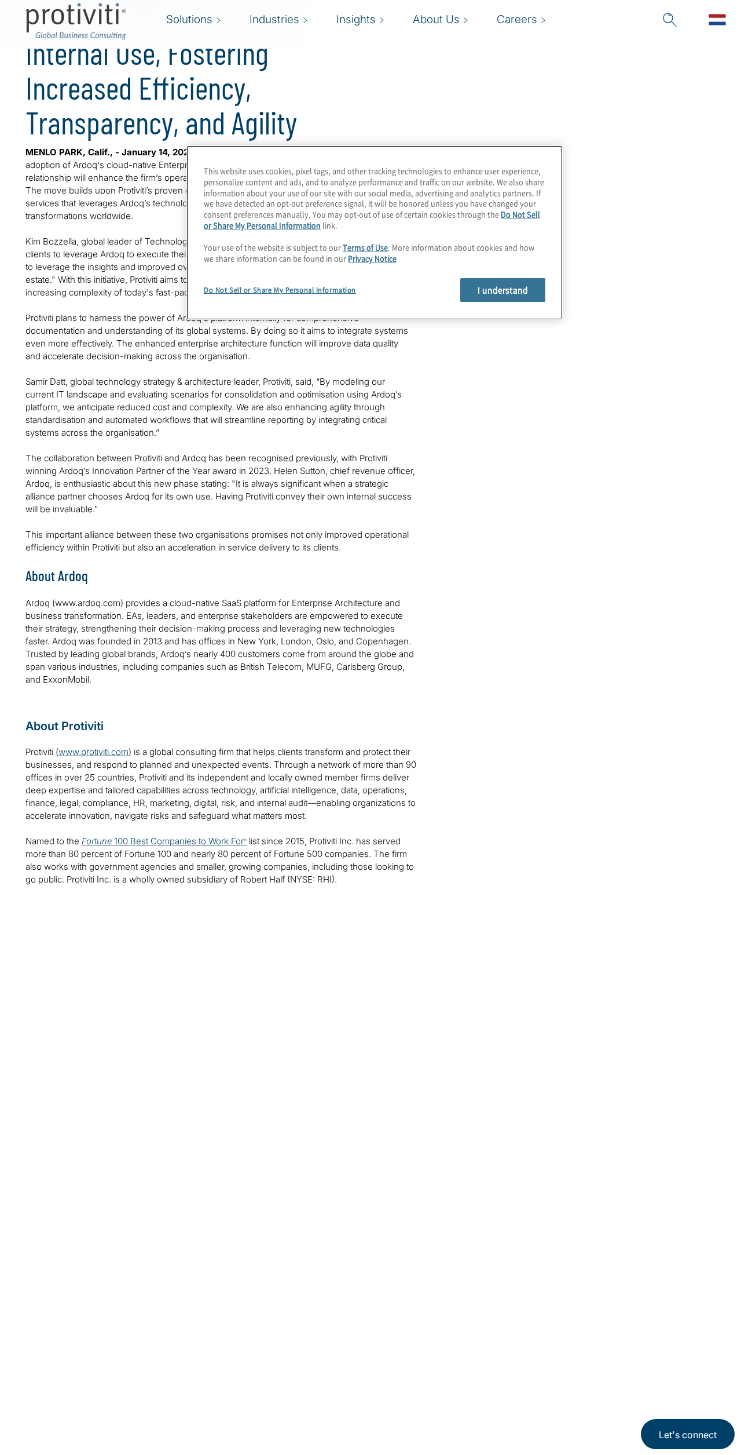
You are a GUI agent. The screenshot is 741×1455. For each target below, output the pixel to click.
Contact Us (220, 1370)
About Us (216, 1304)
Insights (213, 1403)
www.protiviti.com (93, 751)
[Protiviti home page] (88, 1319)
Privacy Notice (372, 258)
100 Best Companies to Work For (164, 841)
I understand (503, 290)
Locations (290, 1304)
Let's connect (688, 1435)
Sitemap (286, 1337)
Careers (212, 1337)
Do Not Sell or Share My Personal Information (280, 290)
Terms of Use (365, 247)
